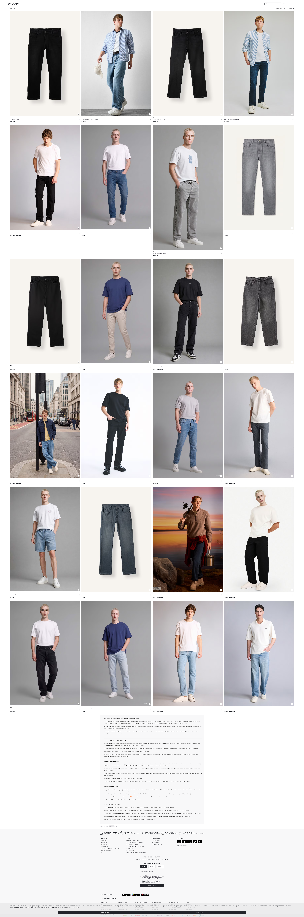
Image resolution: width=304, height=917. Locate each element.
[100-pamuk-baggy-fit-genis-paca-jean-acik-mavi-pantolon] (116, 63)
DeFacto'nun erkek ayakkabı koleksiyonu (140, 796)
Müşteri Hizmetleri (157, 844)
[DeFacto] (13, 4)
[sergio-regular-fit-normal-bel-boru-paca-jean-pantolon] (188, 63)
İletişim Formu (155, 842)
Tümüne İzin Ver (199, 912)
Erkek (152, 867)
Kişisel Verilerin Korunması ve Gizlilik (136, 852)
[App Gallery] (145, 895)
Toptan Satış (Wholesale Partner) (110, 848)
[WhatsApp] (179, 841)
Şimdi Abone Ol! (152, 885)
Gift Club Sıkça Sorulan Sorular (135, 846)
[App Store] (126, 895)
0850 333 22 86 (155, 846)
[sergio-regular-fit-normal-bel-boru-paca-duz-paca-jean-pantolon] (259, 425)
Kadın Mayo (104, 902)
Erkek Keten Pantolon (141, 902)
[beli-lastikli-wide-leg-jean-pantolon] (188, 187)
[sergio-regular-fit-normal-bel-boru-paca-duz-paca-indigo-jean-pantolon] (259, 63)
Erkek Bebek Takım (174, 902)
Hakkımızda (104, 842)
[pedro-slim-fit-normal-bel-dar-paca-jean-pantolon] (45, 63)
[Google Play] (136, 895)
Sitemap (103, 852)
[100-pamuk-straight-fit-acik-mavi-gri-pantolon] (188, 425)
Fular (187, 902)
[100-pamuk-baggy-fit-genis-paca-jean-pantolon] (45, 311)
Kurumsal (103, 840)
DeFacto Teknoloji (106, 850)
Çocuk (160, 867)
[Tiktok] (200, 841)
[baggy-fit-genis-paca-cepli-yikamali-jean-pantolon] (259, 311)
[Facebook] (184, 841)
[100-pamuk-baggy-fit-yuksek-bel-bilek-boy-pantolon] (188, 311)
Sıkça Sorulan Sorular (132, 840)
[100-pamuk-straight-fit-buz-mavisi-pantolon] (116, 653)
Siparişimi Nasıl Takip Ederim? (135, 842)
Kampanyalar (130, 850)
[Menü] (4, 4)
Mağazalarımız (156, 840)
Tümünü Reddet (105, 912)
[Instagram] (195, 841)
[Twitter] (189, 841)
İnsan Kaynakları (105, 844)
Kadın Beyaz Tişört (123, 902)
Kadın (143, 866)
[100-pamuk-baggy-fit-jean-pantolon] (45, 425)
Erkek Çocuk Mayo (157, 902)
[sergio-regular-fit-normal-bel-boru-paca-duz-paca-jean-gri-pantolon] (259, 177)
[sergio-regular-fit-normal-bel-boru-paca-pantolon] (45, 177)
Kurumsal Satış (105, 846)
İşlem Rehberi (129, 848)
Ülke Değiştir (183, 846)
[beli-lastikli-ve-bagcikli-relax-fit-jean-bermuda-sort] (45, 539)
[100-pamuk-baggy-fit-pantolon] (259, 653)
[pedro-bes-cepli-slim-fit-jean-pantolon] (116, 311)
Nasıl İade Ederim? (133, 844)
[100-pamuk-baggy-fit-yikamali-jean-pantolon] (45, 653)
